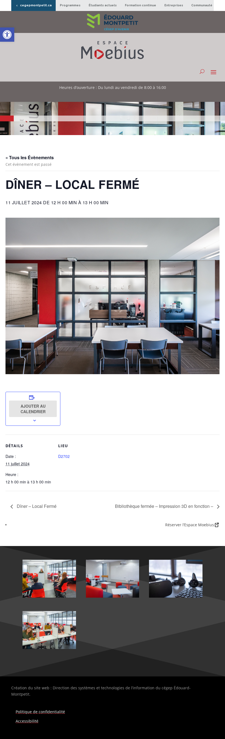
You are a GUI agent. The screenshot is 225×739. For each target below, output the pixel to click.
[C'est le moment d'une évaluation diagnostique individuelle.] (49, 647)
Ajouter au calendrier (33, 408)
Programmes (70, 5)
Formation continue (140, 5)
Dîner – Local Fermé (36, 506)
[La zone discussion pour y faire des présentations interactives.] (112, 596)
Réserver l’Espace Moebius (189, 524)
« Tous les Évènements (29, 157)
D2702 (64, 456)
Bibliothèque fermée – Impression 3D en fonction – (164, 506)
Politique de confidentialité (40, 711)
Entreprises (173, 5)
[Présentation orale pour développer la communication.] (49, 596)
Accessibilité (27, 721)
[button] (7, 34)
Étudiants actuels (103, 5)
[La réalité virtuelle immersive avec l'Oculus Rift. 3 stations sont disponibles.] (176, 596)
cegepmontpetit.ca (36, 5)
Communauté (201, 5)
